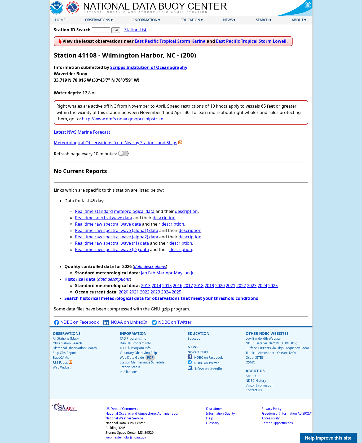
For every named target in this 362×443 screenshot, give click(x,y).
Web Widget (61, 367)
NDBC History (256, 380)
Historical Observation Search (75, 348)
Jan (144, 273)
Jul (193, 273)
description (186, 211)
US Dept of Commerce (122, 408)
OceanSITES (255, 357)
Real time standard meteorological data (114, 211)
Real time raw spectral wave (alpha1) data (116, 230)
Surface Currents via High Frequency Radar (277, 348)
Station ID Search (72, 30)
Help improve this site (328, 438)
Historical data (80, 279)
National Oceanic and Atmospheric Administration (142, 413)
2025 (273, 285)
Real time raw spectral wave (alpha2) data (116, 237)
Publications (129, 372)
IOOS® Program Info (135, 348)
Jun (186, 273)
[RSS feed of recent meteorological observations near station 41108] (180, 143)
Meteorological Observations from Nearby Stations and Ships (115, 143)
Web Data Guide (132, 357)
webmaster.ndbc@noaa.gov (125, 437)
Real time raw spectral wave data (108, 224)
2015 (167, 285)
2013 (146, 285)
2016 (177, 285)
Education (190, 19)
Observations (97, 19)
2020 (220, 285)
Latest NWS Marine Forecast (82, 132)
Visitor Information (259, 385)
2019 (209, 285)
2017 (188, 285)
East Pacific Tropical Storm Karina (170, 41)
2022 (241, 285)
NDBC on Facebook (79, 322)
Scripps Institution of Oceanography (148, 67)
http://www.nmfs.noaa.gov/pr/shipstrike (122, 119)
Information (145, 19)
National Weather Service (124, 418)
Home (60, 19)
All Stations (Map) (66, 338)
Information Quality (220, 413)
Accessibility (271, 418)
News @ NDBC (198, 352)
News (228, 19)
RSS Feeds (61, 362)
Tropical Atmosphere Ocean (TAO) (271, 352)
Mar (160, 273)
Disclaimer (214, 408)
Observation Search (67, 343)
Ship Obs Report (64, 352)
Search (262, 19)
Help (209, 418)
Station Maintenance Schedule (142, 362)
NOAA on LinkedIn (128, 322)
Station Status (130, 367)
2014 (156, 285)
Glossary (212, 423)
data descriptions (150, 266)
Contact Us (254, 390)
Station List (135, 30)
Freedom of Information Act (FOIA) (287, 413)
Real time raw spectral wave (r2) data (112, 249)
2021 (230, 285)
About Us (252, 376)
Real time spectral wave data (103, 218)
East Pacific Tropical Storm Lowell (251, 41)
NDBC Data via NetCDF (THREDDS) (271, 343)
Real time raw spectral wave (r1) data (112, 243)
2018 (199, 285)
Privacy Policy (271, 408)
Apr (169, 273)
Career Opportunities (277, 423)
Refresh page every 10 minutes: (85, 154)
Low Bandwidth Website (263, 338)
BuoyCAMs (61, 357)
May (178, 273)
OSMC (250, 362)
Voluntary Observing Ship (138, 352)
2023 (252, 285)
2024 (262, 285)
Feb (151, 273)
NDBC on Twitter (174, 322)
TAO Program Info (133, 338)
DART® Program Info (135, 343)
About (297, 19)
